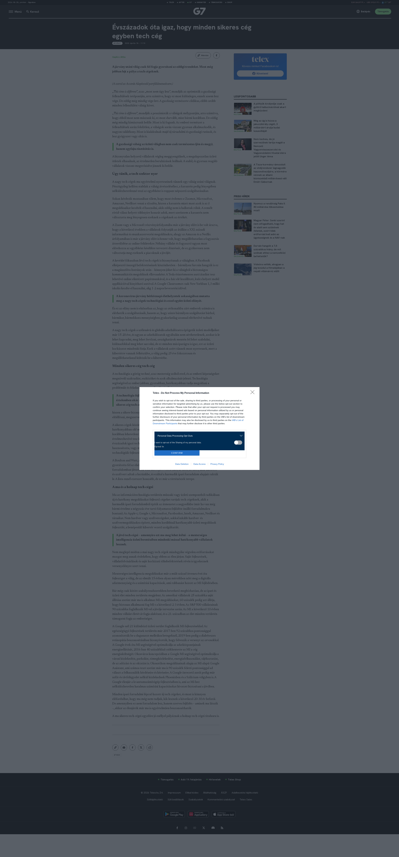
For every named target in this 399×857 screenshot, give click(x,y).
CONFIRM (177, 453)
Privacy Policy (217, 464)
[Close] (253, 393)
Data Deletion (182, 464)
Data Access (199, 464)
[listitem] (198, 435)
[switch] (238, 442)
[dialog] (199, 428)
